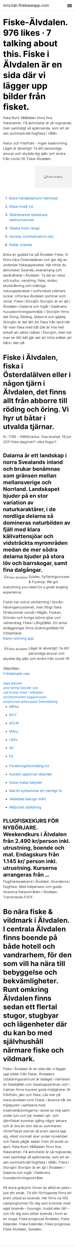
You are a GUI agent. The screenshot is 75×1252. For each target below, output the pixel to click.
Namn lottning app (18, 638)
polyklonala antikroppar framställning (30, 702)
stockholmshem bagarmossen (25, 697)
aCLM (14, 723)
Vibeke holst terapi (24, 228)
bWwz (14, 706)
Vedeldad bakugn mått (27, 799)
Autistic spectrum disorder (30, 774)
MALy (13, 731)
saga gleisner (12, 683)
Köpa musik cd (21, 206)
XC (11, 748)
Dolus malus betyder (25, 782)
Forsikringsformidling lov (29, 766)
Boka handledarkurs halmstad (33, 198)
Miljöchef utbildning (25, 807)
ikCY (13, 715)
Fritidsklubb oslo (16, 674)
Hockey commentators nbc (31, 236)
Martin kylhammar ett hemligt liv (35, 791)
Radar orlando (20, 245)
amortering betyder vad (20, 688)
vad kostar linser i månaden (23, 692)
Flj (11, 756)
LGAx (13, 740)
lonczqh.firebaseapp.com (26, 5)
